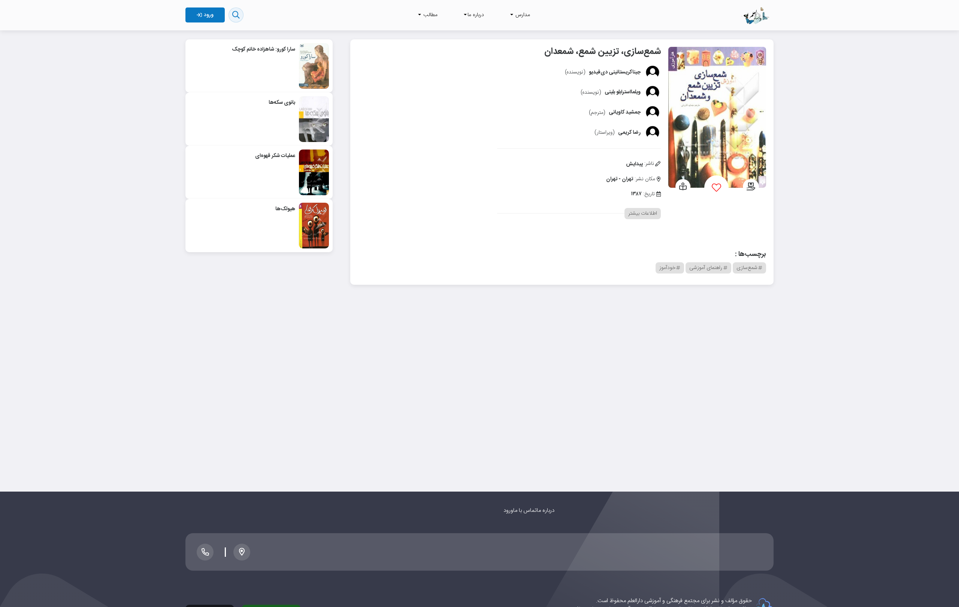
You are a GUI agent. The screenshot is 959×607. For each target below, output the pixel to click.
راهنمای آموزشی (705, 267)
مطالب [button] (430, 14)
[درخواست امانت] (751, 187)
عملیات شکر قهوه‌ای (275, 155)
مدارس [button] (522, 14)
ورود (508, 510)
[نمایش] (682, 187)
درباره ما (545, 510)
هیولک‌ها (285, 209)
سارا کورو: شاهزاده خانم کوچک (263, 49)
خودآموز (667, 267)
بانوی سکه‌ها (282, 102)
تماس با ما (525, 510)
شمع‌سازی (746, 267)
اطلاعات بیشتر (642, 213)
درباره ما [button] (476, 14)
